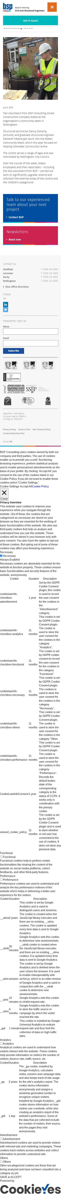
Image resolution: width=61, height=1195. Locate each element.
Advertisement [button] (8, 1135)
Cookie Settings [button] (9, 486)
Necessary (9, 555)
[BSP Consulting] (7, 7)
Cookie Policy (40, 486)
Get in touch (30, 20)
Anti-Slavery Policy (41, 430)
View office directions (17, 287)
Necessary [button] (6, 552)
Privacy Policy (9, 430)
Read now (15, 239)
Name (6, 327)
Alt (11, 442)
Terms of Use (24, 430)
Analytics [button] (5, 1039)
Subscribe (13, 351)
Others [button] (4, 1158)
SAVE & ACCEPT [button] (11, 1177)
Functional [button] (6, 853)
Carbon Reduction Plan (14, 433)
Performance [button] (7, 876)
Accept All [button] (26, 486)
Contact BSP (16, 217)
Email (6, 338)
